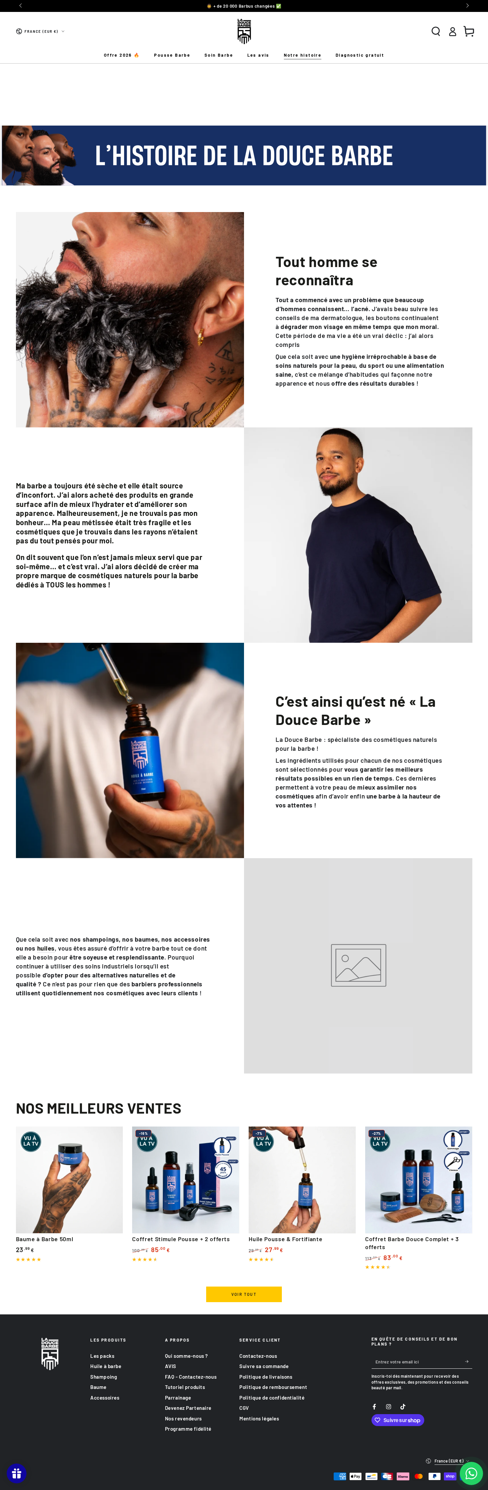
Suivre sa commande (263, 1366)
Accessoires (104, 1398)
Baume (98, 1387)
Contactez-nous (258, 1356)
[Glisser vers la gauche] (21, 6)
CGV (244, 1408)
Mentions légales (259, 1418)
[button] (436, 31)
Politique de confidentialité (271, 1398)
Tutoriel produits (185, 1387)
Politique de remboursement (273, 1387)
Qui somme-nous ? (186, 1356)
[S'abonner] (468, 1361)
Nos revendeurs (183, 1418)
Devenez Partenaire (188, 1408)
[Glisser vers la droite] (466, 6)
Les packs (102, 1356)
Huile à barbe (105, 1366)
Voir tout (244, 1294)
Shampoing (103, 1377)
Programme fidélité (188, 1429)
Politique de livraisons (265, 1377)
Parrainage (178, 1398)
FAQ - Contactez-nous (190, 1377)
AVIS (170, 1366)
